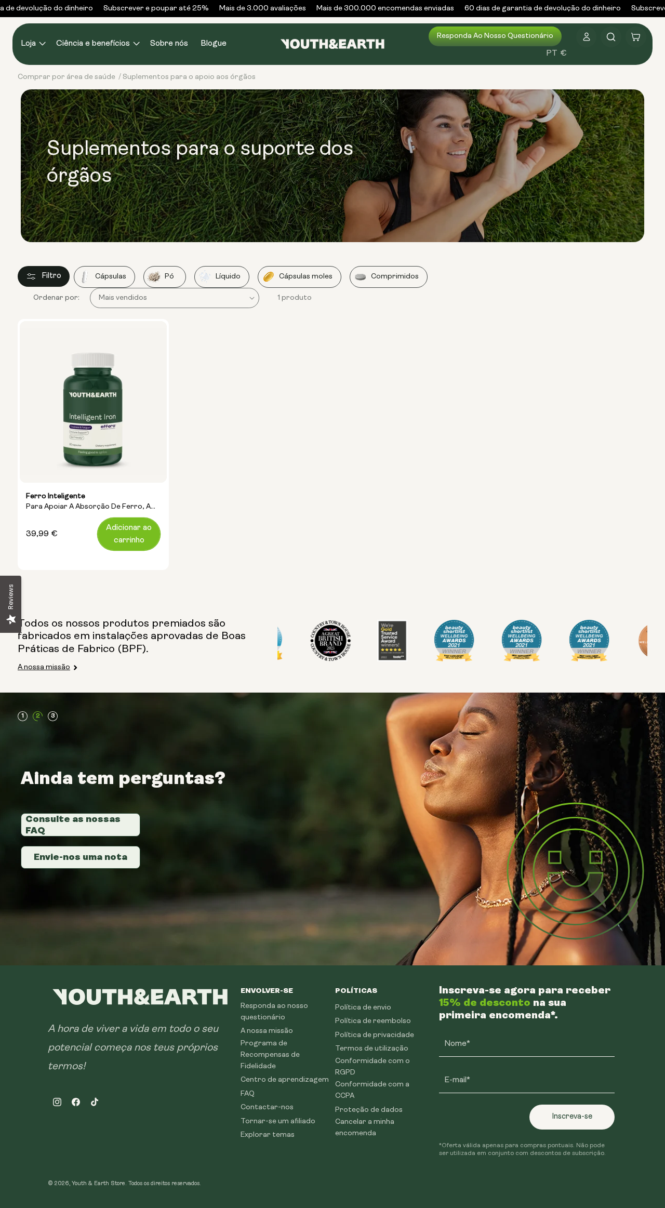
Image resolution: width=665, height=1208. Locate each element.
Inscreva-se (572, 1117)
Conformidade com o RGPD (372, 1067)
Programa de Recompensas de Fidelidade (270, 1055)
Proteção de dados (369, 1110)
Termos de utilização (371, 1049)
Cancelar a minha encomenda (364, 1127)
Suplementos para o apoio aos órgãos (189, 77)
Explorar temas (268, 1135)
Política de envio (363, 1008)
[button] (32, 44)
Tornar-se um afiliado (278, 1121)
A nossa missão (44, 667)
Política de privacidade (374, 1035)
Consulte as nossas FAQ (73, 824)
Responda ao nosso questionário (495, 36)
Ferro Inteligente (88, 502)
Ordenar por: (56, 298)
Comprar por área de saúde (66, 77)
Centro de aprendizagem (285, 1080)
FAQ (248, 1094)
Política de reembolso (373, 1021)
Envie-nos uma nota (80, 857)
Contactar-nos (267, 1107)
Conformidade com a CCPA (372, 1090)
